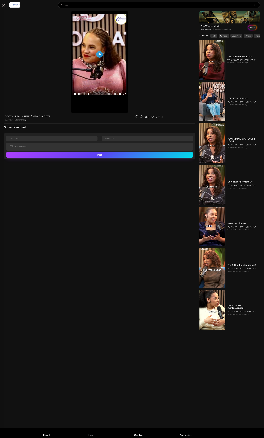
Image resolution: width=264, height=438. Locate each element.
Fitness (248, 36)
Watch (252, 27)
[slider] (96, 94)
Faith (214, 36)
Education (236, 36)
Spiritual (223, 36)
